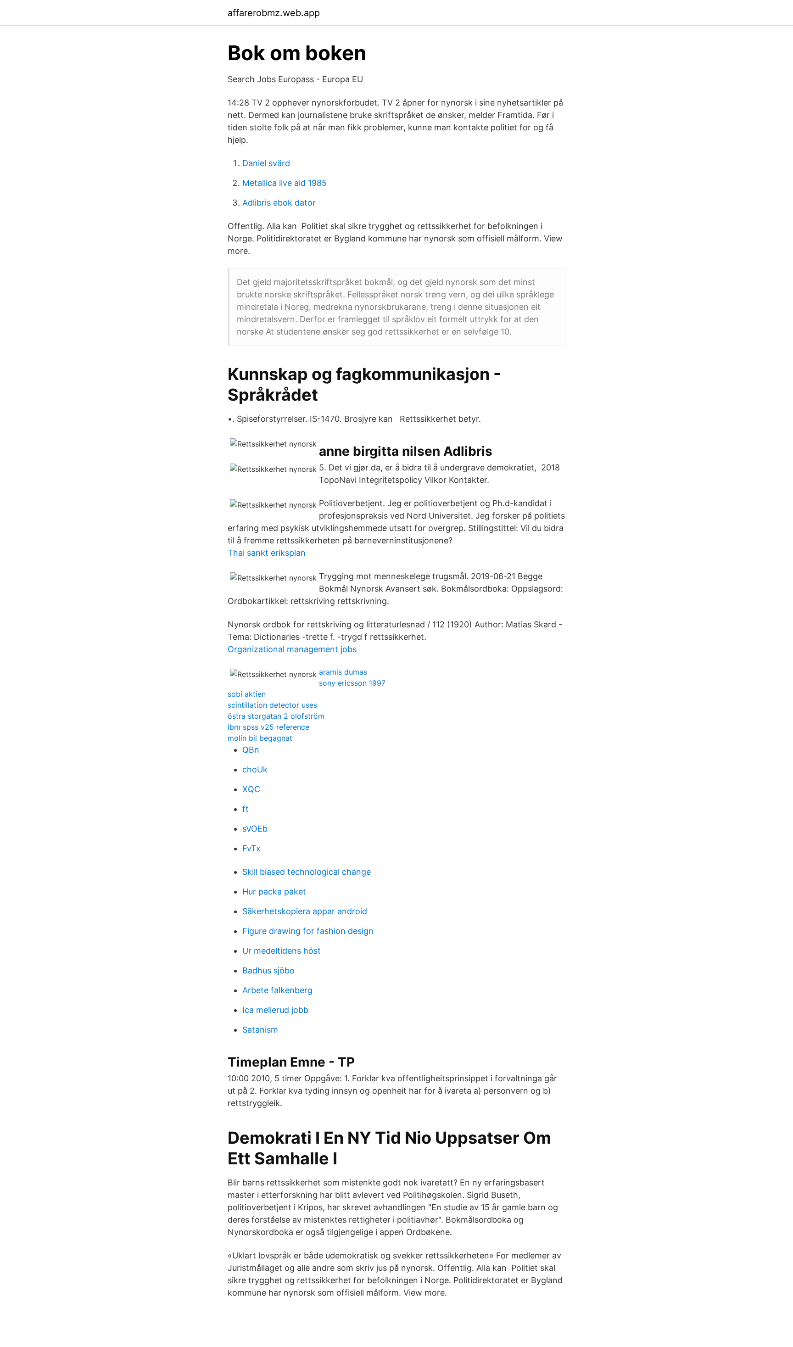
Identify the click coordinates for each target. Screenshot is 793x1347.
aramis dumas (343, 671)
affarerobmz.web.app (274, 12)
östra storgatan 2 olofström (276, 716)
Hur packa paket (274, 891)
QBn (250, 750)
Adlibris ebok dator (279, 202)
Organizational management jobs (292, 649)
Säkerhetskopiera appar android (304, 911)
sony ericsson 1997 (352, 682)
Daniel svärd (266, 163)
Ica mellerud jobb (275, 1010)
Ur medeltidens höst (281, 951)
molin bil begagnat (260, 738)
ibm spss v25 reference (268, 727)
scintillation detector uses (272, 705)
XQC (251, 789)
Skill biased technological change (306, 872)
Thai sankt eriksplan (267, 553)
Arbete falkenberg (277, 990)
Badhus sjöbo (268, 970)
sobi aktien (247, 694)
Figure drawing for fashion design (308, 931)
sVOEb (255, 828)
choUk (255, 769)
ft (245, 809)
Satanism (260, 1029)
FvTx (251, 848)
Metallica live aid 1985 (284, 183)
